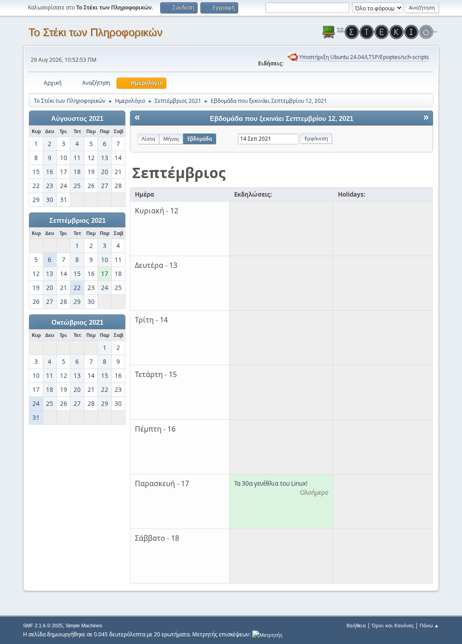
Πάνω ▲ (429, 625)
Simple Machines (83, 625)
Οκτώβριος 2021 (77, 322)
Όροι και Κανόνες (393, 625)
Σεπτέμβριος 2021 (77, 220)
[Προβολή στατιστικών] (267, 634)
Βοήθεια (356, 625)
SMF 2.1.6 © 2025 (43, 625)
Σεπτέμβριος (179, 172)
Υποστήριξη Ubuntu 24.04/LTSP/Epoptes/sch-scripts (364, 57)
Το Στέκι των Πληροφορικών (95, 32)
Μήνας (171, 138)
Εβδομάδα (199, 138)
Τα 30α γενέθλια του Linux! (271, 483)
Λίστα (148, 138)
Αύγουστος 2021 (77, 118)
